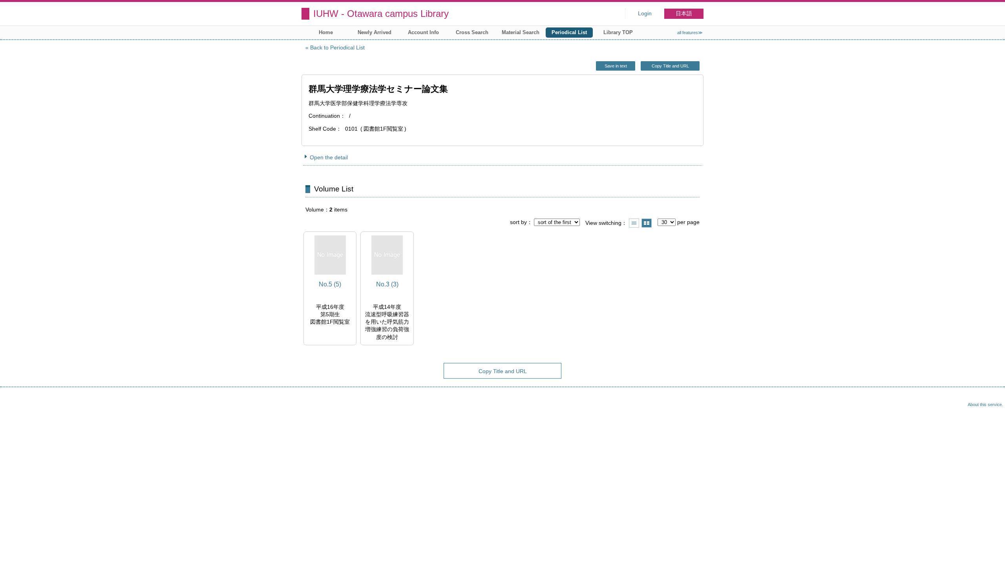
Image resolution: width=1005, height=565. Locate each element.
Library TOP (618, 32)
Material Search (520, 32)
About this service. (985, 404)
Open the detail (329, 157)
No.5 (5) (330, 284)
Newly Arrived (374, 32)
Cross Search (472, 32)
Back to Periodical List (337, 47)
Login (645, 13)
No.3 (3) (387, 284)
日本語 (684, 13)
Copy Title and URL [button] (670, 66)
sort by (518, 222)
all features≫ (690, 32)
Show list (634, 223)
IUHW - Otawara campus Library (381, 13)
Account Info (423, 32)
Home (326, 32)
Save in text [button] (616, 66)
